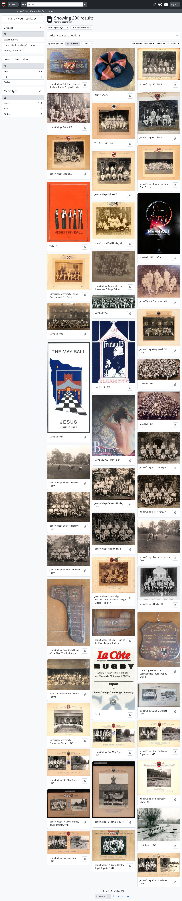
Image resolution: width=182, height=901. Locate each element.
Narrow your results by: (22, 18)
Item (23, 72)
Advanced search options (64, 35)
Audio (23, 114)
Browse (12, 4)
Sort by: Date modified (142, 43)
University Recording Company (23, 46)
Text (23, 109)
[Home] (5, 4)
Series (23, 83)
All (5, 34)
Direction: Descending (167, 43)
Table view (88, 43)
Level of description (16, 59)
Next (129, 896)
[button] (154, 4)
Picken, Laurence (23, 51)
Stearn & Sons (23, 40)
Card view (73, 43)
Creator (8, 28)
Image (23, 103)
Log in (174, 4)
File (23, 77)
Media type (10, 91)
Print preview (57, 43)
